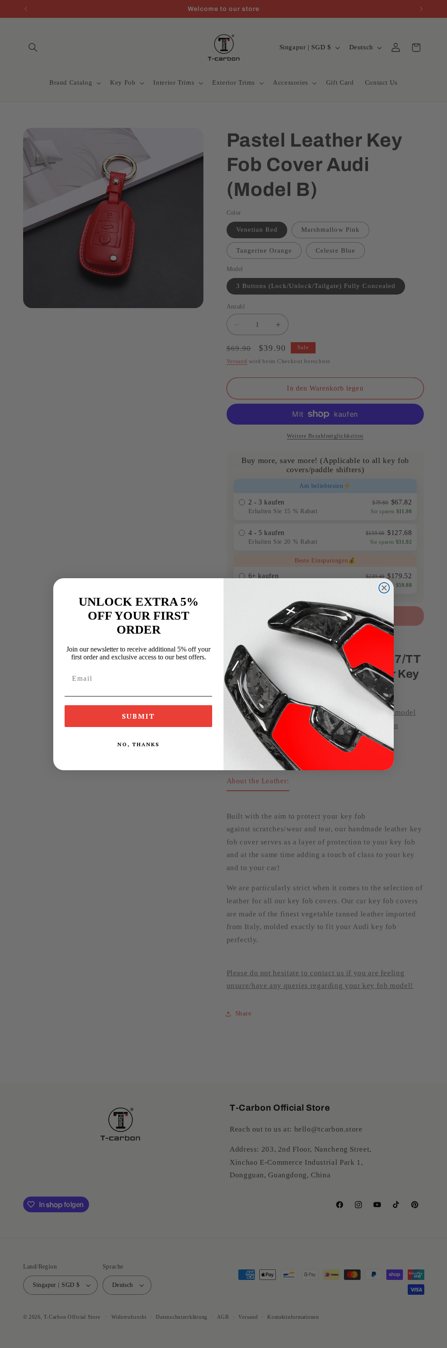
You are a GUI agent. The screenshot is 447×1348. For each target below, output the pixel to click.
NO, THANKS (138, 744)
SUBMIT (138, 716)
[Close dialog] (384, 588)
